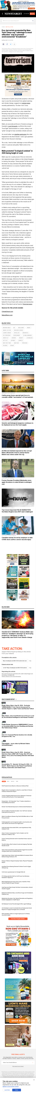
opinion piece (26, 103)
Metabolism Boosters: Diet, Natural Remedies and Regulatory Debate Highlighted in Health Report (17, 899)
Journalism (19, 50)
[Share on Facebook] (7, 44)
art (11, 48)
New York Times (5, 51)
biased (18, 48)
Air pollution (9, 27)
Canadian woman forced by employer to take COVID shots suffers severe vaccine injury (17, 538)
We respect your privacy (18, 1066)
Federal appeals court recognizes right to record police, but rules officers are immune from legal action (17, 822)
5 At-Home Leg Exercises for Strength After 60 (13, 872)
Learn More (7, 1090)
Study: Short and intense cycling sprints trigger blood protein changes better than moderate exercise (17, 850)
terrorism (14, 51)
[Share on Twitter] (11, 44)
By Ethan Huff (4, 40)
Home (3, 27)
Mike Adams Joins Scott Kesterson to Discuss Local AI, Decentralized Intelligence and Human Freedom (18, 716)
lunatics (31, 50)
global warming (27, 335)
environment (25, 49)
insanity (15, 50)
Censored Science (29, 48)
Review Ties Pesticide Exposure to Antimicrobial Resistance (17, 806)
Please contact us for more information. (11, 676)
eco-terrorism (20, 49)
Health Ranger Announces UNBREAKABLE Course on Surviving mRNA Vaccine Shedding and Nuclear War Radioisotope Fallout (17, 726)
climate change (5, 49)
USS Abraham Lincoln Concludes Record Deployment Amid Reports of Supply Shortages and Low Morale (17, 908)
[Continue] (33, 1062)
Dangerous (15, 49)
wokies (21, 51)
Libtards (27, 50)
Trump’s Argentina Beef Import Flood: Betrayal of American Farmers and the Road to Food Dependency (16, 796)
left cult (24, 50)
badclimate (14, 48)
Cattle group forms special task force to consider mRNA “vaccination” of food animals (17, 396)
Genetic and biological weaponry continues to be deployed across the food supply (17, 424)
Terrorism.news (27, 304)
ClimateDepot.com (7, 311)
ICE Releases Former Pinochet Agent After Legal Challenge (16, 904)
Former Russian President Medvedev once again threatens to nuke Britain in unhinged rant (17, 482)
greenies (12, 50)
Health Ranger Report (8, 699)
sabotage (10, 51)
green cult (8, 50)
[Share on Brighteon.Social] (3, 44)
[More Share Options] (14, 44)
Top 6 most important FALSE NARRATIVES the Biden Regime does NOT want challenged (17, 511)
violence (18, 51)
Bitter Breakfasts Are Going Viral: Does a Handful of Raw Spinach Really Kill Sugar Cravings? (16, 882)
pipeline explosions (20, 134)
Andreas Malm (7, 48)
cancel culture (23, 48)
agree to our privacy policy (11, 1086)
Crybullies (10, 49)
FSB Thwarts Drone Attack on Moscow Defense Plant (15, 786)
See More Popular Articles (18, 918)
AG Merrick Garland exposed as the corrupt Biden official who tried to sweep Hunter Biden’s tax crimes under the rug (17, 452)
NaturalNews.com (7, 315)
